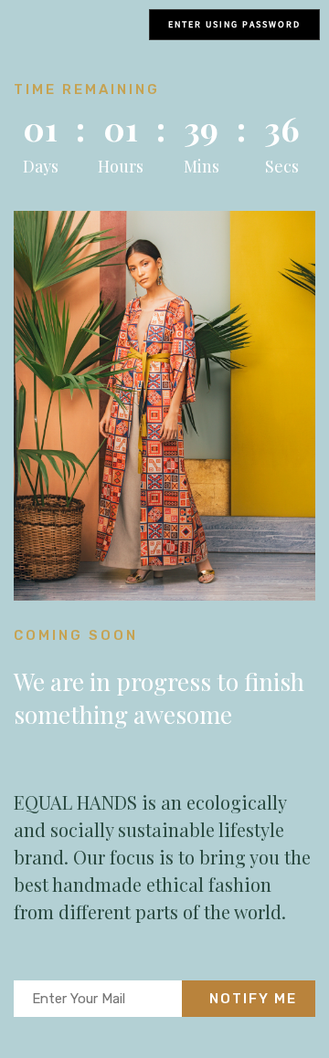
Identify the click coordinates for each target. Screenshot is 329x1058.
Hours (120, 166)
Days (40, 166)
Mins (201, 166)
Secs (282, 166)
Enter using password (234, 24)
